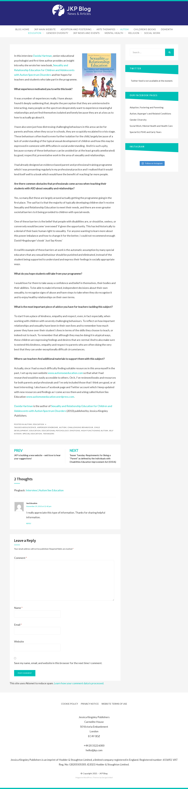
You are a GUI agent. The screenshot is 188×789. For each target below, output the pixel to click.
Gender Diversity (57, 33)
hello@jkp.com (94, 750)
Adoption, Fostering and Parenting (146, 107)
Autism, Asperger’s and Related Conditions (150, 113)
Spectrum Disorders (39, 74)
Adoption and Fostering (76, 29)
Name (18, 607)
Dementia (167, 29)
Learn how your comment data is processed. (79, 683)
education (35, 430)
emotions (75, 430)
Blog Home (22, 29)
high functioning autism (94, 430)
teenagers (48, 434)
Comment (20, 557)
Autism (124, 29)
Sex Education (31, 503)
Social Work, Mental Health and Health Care (151, 126)
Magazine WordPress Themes (87, 777)
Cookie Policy (69, 703)
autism (63, 427)
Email (18, 624)
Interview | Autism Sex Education (45, 490)
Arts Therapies (105, 29)
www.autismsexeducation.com (65, 373)
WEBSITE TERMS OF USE (114, 703)
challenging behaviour (80, 427)
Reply (28, 523)
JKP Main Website (45, 29)
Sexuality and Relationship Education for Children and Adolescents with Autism (44, 70)
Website (19, 641)
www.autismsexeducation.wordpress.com (50, 396)
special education (32, 434)
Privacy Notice (90, 703)
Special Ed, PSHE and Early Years (145, 132)
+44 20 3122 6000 (94, 745)
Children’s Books (145, 29)
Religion (133, 33)
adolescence (29, 427)
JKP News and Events (86, 33)
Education (34, 33)
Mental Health (114, 33)
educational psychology (55, 430)
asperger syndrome (47, 427)
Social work (152, 33)
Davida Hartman (42, 55)
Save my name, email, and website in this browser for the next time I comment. (58, 663)
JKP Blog (103, 773)
